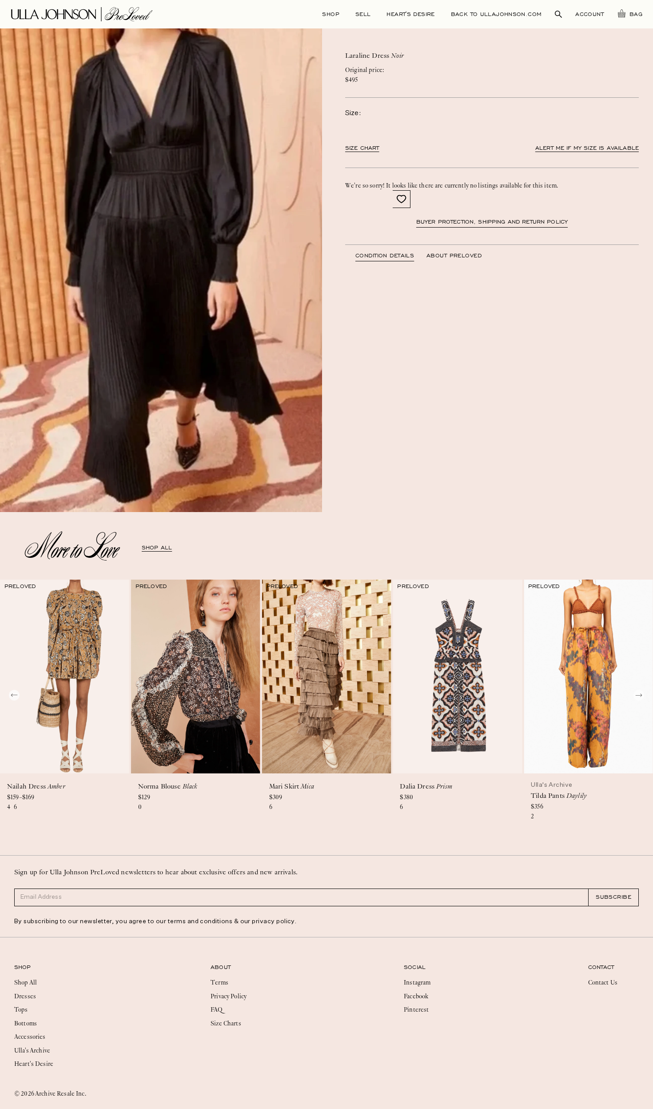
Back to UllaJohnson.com (496, 14)
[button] (401, 199)
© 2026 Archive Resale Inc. (50, 1093)
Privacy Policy (229, 996)
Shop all (157, 547)
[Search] (558, 14)
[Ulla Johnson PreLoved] (82, 13)
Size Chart (362, 148)
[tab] (390, 255)
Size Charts (226, 1023)
